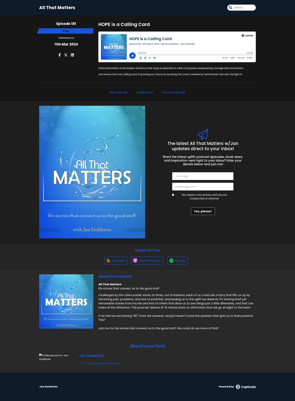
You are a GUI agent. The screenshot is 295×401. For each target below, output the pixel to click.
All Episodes (145, 92)
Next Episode (118, 92)
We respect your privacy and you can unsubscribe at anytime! (204, 196)
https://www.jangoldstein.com (101, 363)
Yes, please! (203, 211)
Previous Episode (173, 92)
